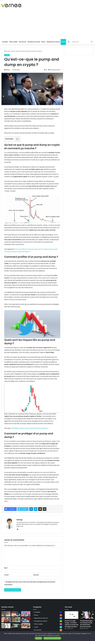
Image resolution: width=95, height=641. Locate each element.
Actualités (5, 41)
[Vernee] (11, 5)
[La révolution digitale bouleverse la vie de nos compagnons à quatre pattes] (15, 619)
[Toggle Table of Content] (16, 139)
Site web (36, 575)
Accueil (7, 51)
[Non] (93, 636)
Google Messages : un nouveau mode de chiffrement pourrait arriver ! (86, 624)
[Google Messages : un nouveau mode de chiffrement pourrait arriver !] (87, 615)
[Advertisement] (47, 25)
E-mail (6, 575)
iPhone (43, 41)
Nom (6, 568)
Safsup (8, 69)
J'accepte (38, 638)
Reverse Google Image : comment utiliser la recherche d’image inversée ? (71, 624)
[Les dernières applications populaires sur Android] (5, 619)
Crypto (63, 41)
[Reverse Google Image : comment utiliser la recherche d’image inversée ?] (71, 615)
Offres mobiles (13, 41)
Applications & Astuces (53, 41)
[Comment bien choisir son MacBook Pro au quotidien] (5, 613)
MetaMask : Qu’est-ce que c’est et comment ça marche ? (30, 428)
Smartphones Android (33, 41)
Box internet (22, 41)
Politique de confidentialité (52, 638)
